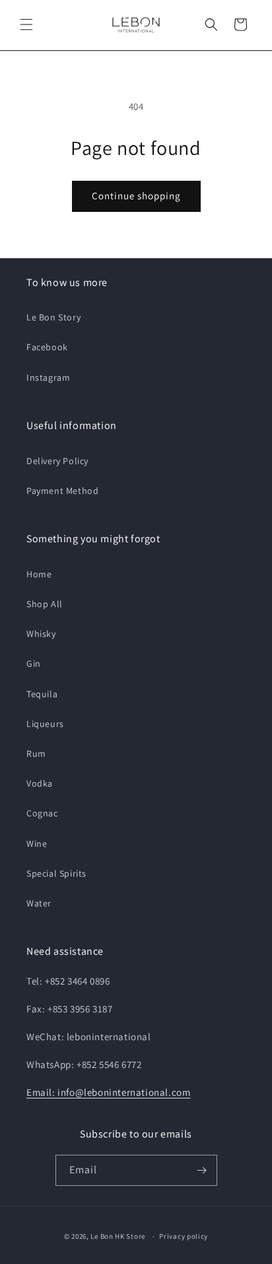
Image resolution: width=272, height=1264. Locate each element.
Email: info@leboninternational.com (108, 1092)
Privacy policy (183, 1236)
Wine (36, 844)
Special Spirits (56, 873)
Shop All (44, 604)
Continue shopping (136, 195)
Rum (36, 753)
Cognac (42, 813)
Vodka (39, 783)
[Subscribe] (202, 1170)
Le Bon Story (53, 317)
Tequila (41, 694)
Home (38, 574)
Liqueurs (45, 724)
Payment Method (62, 491)
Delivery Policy (57, 461)
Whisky (41, 634)
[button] (26, 24)
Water (38, 903)
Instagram (48, 377)
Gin (33, 663)
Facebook (47, 347)
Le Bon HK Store (117, 1236)
